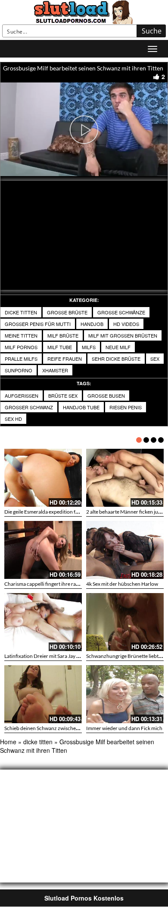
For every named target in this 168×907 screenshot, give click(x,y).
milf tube (59, 347)
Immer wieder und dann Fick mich (124, 728)
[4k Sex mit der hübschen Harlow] (125, 550)
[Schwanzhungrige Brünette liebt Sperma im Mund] (125, 622)
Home (8, 741)
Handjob (92, 323)
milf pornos (21, 347)
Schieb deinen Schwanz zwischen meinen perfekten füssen (69, 728)
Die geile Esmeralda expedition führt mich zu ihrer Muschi (69, 511)
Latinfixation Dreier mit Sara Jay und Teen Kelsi (56, 656)
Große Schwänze (121, 312)
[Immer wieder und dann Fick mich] (125, 694)
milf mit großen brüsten (122, 335)
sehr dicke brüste (116, 358)
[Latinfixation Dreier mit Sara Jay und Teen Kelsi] (43, 622)
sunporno (18, 370)
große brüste (67, 312)
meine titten (21, 335)
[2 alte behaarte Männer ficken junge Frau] (125, 478)
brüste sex (63, 395)
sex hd (13, 418)
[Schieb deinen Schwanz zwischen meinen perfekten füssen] (43, 694)
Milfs (89, 347)
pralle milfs (21, 358)
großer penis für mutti (38, 323)
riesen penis (125, 407)
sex (154, 358)
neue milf (118, 347)
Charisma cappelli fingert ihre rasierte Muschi (55, 584)
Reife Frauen (64, 358)
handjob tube (81, 407)
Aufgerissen (21, 395)
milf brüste (62, 335)
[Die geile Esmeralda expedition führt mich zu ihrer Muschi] (43, 478)
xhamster (55, 370)
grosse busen (106, 395)
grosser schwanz (29, 407)
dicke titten (21, 312)
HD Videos (126, 323)
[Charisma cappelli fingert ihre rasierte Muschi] (43, 550)
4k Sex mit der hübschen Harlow (122, 584)
